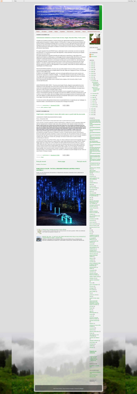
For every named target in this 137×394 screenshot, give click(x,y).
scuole (91, 316)
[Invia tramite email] (63, 105)
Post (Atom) (43, 164)
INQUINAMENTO (93, 247)
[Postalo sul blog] (64, 105)
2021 (92, 69)
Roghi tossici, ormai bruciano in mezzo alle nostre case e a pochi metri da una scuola (60, 114)
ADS (91, 181)
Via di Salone (92, 342)
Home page (61, 161)
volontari (91, 347)
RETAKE (91, 306)
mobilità (91, 260)
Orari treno (77, 31)
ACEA (91, 174)
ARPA (91, 191)
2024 (92, 65)
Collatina (91, 214)
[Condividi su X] (66, 105)
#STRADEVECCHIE (94, 163)
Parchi (83, 31)
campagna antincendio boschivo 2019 (95, 205)
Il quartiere (62, 31)
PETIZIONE (92, 289)
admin (92, 54)
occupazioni (92, 270)
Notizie (38, 31)
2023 (92, 67)
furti (90, 233)
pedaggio (92, 288)
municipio (92, 261)
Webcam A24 (93, 376)
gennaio (94, 106)
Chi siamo (44, 31)
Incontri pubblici (93, 245)
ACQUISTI (92, 176)
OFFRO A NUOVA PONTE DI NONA (94, 274)
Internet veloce (93, 253)
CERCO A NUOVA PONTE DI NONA (94, 212)
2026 (92, 62)
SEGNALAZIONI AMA (94, 320)
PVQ (91, 296)
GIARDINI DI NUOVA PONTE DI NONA (94, 236)
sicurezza (92, 328)
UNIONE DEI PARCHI (94, 337)
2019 (92, 73)
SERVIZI (91, 323)
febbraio (94, 104)
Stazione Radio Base (94, 331)
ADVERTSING (93, 182)
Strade (91, 333)
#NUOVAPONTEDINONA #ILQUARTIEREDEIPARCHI (95, 129)
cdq (90, 209)
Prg (90, 293)
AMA (42, 107)
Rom (91, 309)
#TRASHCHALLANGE (94, 165)
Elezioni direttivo (93, 225)
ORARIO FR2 (93, 278)
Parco (91, 282)
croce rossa (92, 222)
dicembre (94, 80)
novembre (94, 93)
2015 (92, 109)
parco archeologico (94, 284)
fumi (90, 231)
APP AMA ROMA (93, 187)
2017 (92, 77)
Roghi (49, 107)
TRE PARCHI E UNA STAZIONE (94, 335)
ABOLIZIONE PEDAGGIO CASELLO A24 (95, 172)
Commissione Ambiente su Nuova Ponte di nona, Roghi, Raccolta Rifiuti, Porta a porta (60, 37)
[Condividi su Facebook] (67, 105)
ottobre (94, 95)
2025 (92, 63)
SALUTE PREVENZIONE (93, 312)
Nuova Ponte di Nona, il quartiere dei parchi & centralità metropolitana (63, 10)
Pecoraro (92, 286)
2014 (92, 110)
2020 (92, 71)
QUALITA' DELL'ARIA (94, 298)
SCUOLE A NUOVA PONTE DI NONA (94, 318)
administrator (94, 56)
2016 (92, 79)
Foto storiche (70, 31)
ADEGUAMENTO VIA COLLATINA (94, 179)
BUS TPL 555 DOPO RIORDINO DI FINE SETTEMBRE (94, 202)
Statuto (56, 31)
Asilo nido (92, 193)
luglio (93, 97)
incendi (91, 244)
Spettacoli (92, 329)
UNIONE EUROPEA (94, 340)
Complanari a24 (93, 218)
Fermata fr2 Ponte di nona (94, 31)
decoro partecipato (94, 223)
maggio (94, 99)
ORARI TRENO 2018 (94, 276)
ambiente (46, 107)
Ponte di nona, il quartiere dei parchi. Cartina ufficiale (54, 229)
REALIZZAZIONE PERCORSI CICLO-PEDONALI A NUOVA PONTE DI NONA (94, 303)
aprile (93, 101)
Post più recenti (41, 161)
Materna (91, 258)
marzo (93, 102)
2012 (92, 114)
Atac (91, 197)
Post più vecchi (81, 161)
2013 (92, 112)
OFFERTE (92, 272)
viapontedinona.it (93, 375)
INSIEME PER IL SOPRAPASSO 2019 (94, 251)
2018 (92, 75)
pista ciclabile (93, 291)
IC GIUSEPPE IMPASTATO (93, 239)
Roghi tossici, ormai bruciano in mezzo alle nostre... (96, 89)
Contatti (50, 31)
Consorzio (92, 220)
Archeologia (92, 189)
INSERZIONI (92, 249)
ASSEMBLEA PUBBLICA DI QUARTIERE (95, 195)
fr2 (90, 230)
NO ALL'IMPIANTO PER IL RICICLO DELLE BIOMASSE (95, 264)
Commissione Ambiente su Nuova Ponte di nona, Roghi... (96, 84)
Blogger (81, 388)
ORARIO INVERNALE (94, 280)
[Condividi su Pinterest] (68, 105)
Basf (91, 199)
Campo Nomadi (93, 207)
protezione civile (93, 294)
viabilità (91, 345)
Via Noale (92, 344)
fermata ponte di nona (95, 227)
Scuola (91, 314)
